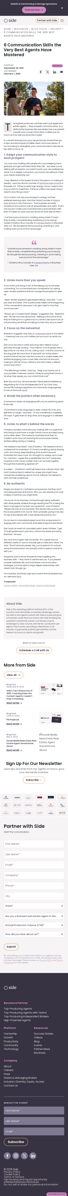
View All (12, 675)
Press (7, 1074)
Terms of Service (14, 1177)
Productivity (11, 1041)
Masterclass (25, 140)
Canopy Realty (43, 223)
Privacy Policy (12, 1172)
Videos (38, 1037)
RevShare (40, 1053)
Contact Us (11, 1085)
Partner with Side (47, 20)
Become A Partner (16, 1003)
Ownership (10, 1033)
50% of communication (39, 333)
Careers (8, 1070)
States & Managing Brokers (20, 1078)
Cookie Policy (12, 1174)
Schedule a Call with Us (34, 650)
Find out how (32, 9)
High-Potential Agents (17, 1020)
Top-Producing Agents (18, 1008)
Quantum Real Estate (50, 183)
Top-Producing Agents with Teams (25, 1012)
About (7, 1066)
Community (11, 1045)
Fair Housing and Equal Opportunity (25, 1179)
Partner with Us (56, 1194)
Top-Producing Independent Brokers (26, 1016)
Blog (36, 1041)
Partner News (42, 1049)
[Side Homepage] (20, 20)
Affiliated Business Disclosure (21, 1182)
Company (10, 1060)
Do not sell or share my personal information (31, 1184)
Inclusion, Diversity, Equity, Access (24, 1081)
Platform (10, 1028)
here (24, 390)
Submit (11, 947)
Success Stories (43, 1033)
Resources (41, 1028)
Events (38, 1045)
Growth (57, 66)
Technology (11, 1049)
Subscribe (32, 780)
